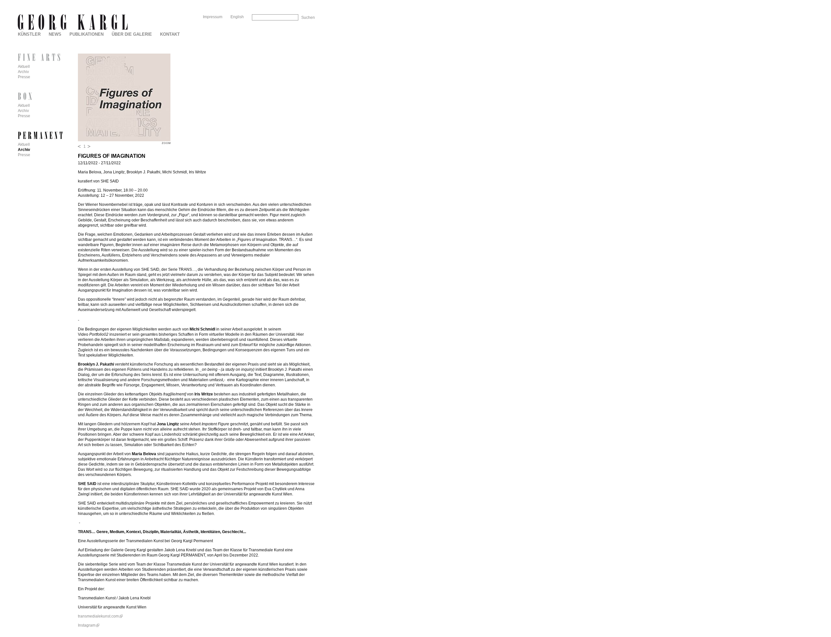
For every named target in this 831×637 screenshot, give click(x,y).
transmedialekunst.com (98, 616)
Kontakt (170, 34)
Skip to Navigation (301, 2)
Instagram (86, 625)
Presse (24, 77)
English (237, 17)
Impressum (212, 17)
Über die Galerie (132, 34)
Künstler (29, 34)
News (55, 34)
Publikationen (86, 34)
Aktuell (24, 66)
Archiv (23, 71)
